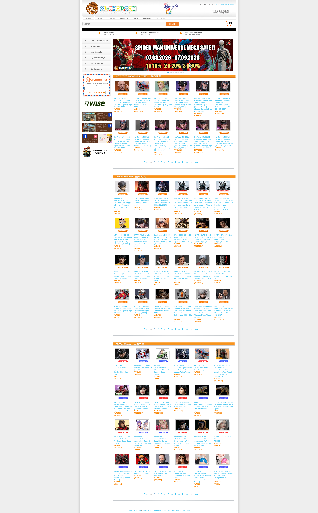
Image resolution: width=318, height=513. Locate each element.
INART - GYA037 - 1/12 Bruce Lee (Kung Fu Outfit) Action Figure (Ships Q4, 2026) (223, 240)
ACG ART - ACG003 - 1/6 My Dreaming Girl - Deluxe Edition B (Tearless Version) (142, 407)
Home (130, 510)
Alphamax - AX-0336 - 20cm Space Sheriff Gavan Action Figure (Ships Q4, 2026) (142, 311)
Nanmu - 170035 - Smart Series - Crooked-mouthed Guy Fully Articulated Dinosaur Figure (203, 408)
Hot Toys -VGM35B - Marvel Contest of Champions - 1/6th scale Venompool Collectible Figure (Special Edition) (123, 408)
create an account (227, 4)
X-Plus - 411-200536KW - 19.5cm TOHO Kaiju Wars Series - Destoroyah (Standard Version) (123, 477)
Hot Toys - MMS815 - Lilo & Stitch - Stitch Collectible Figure (202, 370)
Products (137, 510)
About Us (166, 510)
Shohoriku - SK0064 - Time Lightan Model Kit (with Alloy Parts (143, 370)
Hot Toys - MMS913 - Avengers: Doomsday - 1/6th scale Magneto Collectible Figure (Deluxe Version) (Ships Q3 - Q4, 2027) (224, 105)
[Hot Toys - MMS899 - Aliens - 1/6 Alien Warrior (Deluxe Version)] (176, 72)
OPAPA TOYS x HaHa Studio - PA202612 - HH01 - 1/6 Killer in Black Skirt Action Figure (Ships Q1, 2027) (142, 242)
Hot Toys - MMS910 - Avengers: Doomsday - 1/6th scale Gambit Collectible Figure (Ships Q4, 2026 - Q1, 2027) (224, 143)
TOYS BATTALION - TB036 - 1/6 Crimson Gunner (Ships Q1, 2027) (141, 203)
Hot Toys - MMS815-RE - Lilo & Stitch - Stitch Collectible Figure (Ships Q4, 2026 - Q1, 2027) (143, 104)
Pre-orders (95, 46)
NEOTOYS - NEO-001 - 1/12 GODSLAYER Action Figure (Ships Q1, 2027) (223, 277)
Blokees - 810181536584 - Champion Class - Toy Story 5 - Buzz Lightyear (162, 372)
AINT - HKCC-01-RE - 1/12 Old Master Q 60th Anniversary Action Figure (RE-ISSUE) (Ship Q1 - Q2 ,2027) (123, 241)
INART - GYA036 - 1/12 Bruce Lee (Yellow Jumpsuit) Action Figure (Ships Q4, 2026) (123, 277)
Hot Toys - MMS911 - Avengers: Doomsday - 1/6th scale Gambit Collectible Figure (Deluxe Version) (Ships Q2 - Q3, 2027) (183, 144)
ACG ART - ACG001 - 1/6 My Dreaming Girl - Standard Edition (182, 406)
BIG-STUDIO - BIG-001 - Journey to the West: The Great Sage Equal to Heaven (123, 442)
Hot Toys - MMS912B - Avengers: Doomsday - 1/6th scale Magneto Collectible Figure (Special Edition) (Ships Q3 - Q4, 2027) (122, 144)
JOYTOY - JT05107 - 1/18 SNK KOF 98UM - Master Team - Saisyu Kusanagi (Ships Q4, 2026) (162, 278)
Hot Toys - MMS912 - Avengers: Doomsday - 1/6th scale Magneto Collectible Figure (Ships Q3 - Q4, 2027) (142, 143)
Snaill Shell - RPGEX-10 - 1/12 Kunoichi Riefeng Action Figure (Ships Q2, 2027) (162, 203)
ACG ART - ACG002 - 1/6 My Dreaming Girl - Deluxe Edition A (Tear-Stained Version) (162, 407)
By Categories (97, 63)
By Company (96, 69)
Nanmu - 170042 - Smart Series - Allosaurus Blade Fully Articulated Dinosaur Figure (223, 407)
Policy (178, 510)
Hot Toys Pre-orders (99, 41)
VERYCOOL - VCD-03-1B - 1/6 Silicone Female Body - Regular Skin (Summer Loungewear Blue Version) (202, 478)
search (172, 24)
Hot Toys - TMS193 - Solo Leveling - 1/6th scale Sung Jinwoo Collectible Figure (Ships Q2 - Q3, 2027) (183, 104)
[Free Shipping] (183, 72)
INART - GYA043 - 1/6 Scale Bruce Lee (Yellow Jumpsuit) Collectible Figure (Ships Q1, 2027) (203, 240)
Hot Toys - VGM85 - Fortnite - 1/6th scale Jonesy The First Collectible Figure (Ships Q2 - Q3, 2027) (163, 104)
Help (173, 510)
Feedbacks (157, 510)
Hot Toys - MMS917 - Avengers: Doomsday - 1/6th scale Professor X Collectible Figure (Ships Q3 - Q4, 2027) (123, 104)
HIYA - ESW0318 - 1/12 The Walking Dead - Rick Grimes (163, 475)
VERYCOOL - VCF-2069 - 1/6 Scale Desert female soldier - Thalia (182, 476)
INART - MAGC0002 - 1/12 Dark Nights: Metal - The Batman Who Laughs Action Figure (183, 371)
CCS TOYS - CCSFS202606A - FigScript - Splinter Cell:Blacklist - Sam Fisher (121, 372)
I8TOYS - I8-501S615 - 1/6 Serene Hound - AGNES (223, 441)
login (215, 4)
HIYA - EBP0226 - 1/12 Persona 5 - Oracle (143, 474)
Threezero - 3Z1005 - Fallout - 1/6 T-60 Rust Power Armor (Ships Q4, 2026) (163, 311)
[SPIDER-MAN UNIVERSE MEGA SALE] (168, 72)
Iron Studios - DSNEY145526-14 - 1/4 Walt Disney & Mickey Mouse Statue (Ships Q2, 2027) (223, 312)
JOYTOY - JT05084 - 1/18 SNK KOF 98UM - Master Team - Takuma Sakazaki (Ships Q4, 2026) (182, 278)
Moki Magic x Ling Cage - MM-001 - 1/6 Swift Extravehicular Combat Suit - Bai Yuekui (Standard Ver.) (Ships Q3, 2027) (203, 313)
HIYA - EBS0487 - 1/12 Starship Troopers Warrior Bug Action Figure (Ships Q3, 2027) (183, 240)
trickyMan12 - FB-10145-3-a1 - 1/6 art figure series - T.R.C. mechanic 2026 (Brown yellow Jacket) (202, 443)
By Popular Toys (98, 58)
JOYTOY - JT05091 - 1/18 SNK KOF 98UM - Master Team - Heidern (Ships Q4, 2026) (142, 277)
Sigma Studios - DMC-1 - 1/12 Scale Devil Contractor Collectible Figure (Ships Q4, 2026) (203, 277)
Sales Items (146, 510)
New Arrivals (96, 52)
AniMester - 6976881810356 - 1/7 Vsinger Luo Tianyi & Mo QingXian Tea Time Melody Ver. (143, 443)
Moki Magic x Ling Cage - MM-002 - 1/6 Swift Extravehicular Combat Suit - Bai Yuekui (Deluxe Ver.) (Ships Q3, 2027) (183, 313)
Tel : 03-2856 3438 (192, 35)
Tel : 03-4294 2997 (111, 35)
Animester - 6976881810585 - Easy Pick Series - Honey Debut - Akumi (162, 442)
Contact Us (186, 510)
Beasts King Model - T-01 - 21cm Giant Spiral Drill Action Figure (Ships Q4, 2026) (123, 311)
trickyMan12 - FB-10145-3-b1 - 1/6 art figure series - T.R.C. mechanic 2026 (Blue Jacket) (182, 443)
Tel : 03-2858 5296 (148, 35)
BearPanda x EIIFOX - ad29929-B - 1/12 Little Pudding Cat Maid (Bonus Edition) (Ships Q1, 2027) (162, 241)
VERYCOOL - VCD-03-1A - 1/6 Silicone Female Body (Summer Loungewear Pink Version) (223, 477)
